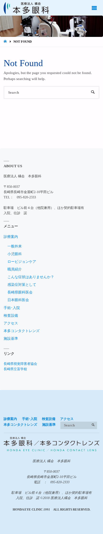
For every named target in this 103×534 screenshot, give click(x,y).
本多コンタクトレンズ (22, 331)
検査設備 (11, 315)
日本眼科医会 (18, 300)
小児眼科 (14, 254)
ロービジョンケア (21, 261)
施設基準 (11, 338)
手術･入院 (12, 308)
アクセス (11, 323)
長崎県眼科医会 (20, 292)
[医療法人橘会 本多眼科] (26, 8)
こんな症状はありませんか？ (30, 277)
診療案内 (11, 237)
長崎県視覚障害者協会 (20, 364)
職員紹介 (14, 269)
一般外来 (14, 246)
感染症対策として (21, 284)
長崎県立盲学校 (15, 369)
